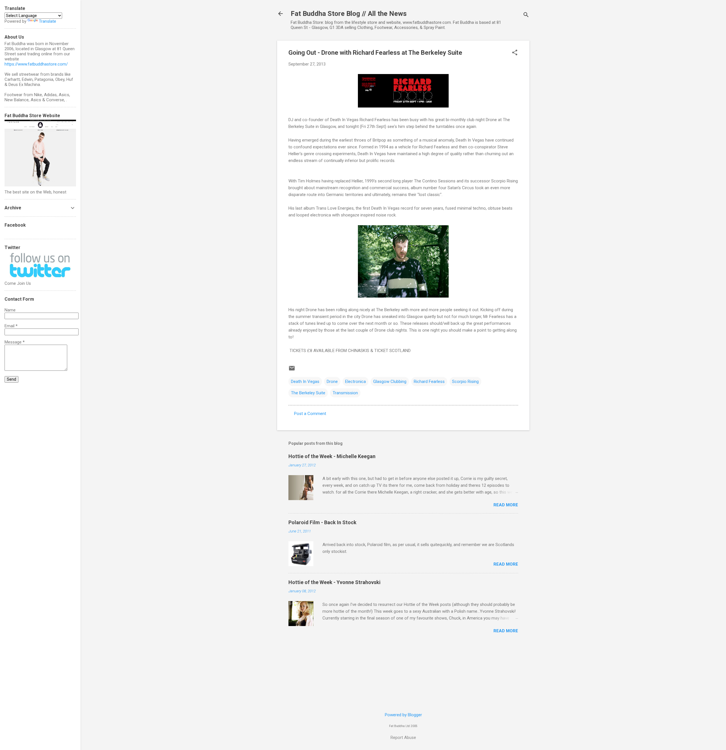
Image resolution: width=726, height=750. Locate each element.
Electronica (355, 381)
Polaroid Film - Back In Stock (322, 522)
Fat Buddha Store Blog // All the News (349, 14)
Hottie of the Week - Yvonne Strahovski (334, 582)
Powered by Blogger (403, 714)
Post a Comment (310, 413)
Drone (332, 381)
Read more (505, 504)
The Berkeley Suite (308, 392)
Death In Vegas (305, 381)
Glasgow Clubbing (389, 381)
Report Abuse (403, 737)
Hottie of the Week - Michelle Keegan (331, 456)
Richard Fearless (429, 381)
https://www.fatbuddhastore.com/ (36, 64)
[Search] (526, 15)
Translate (47, 21)
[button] (514, 53)
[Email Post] (291, 370)
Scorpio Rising (465, 381)
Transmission (345, 392)
